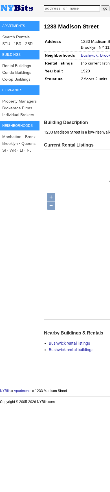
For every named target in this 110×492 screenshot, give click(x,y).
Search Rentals (16, 37)
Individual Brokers (18, 114)
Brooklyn (10, 143)
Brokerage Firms (17, 108)
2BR (29, 43)
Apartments (22, 391)
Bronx (30, 136)
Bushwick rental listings (69, 343)
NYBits (5, 391)
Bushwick (89, 55)
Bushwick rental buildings (71, 349)
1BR (17, 43)
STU (6, 43)
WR (13, 150)
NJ (29, 150)
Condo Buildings (16, 72)
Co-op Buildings (16, 79)
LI (21, 150)
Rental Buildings (16, 65)
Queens (28, 143)
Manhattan (11, 136)
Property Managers (19, 101)
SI (4, 150)
